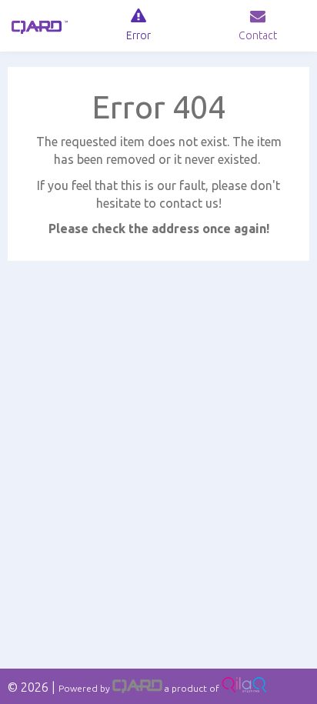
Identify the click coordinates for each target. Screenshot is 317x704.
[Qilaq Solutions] (244, 688)
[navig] (139, 26)
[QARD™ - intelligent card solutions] (137, 688)
